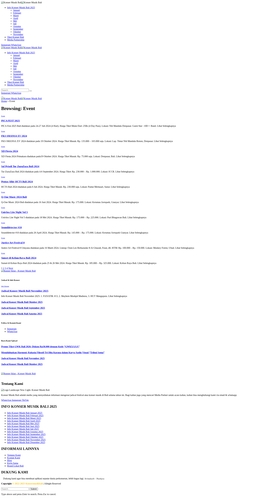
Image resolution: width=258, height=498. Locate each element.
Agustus (17, 26)
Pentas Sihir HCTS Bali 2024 (17, 181)
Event (3, 116)
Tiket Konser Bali (15, 37)
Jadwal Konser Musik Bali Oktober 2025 (22, 302)
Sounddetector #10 (11, 227)
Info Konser (5, 286)
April (15, 18)
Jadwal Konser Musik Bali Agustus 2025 (21, 313)
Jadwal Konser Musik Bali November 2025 (24, 290)
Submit (34, 489)
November (18, 34)
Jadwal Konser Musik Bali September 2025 (23, 308)
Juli (14, 23)
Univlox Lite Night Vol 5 (14, 212)
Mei (15, 21)
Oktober (17, 31)
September (18, 29)
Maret (16, 15)
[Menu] (2, 96)
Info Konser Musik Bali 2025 (21, 7)
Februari (17, 13)
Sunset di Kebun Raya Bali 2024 (18, 257)
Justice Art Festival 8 (13, 242)
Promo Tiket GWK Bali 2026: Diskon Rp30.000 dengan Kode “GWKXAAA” (40, 346)
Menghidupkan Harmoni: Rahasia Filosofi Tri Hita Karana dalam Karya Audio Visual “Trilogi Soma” (53, 352)
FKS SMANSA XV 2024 (14, 136)
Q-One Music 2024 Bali (14, 197)
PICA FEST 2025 (10, 120)
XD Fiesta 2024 (9, 151)
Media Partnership (15, 40)
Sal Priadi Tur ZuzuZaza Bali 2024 (20, 166)
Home (4, 101)
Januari (16, 10)
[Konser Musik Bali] (21, 48)
